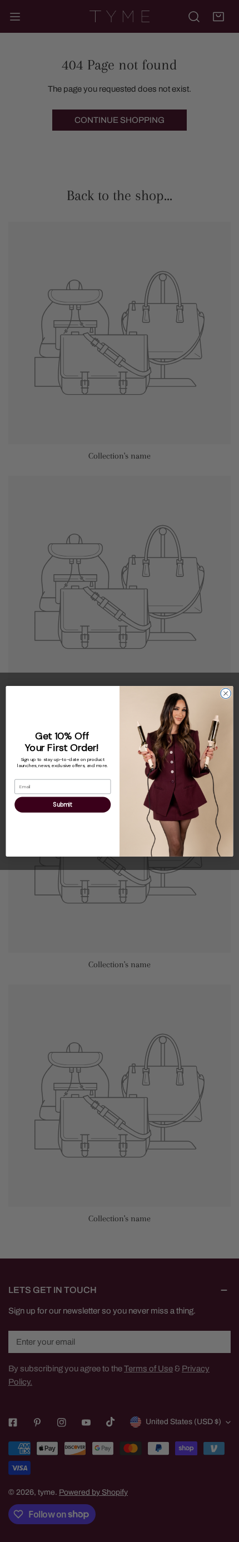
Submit (62, 804)
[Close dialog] (226, 693)
